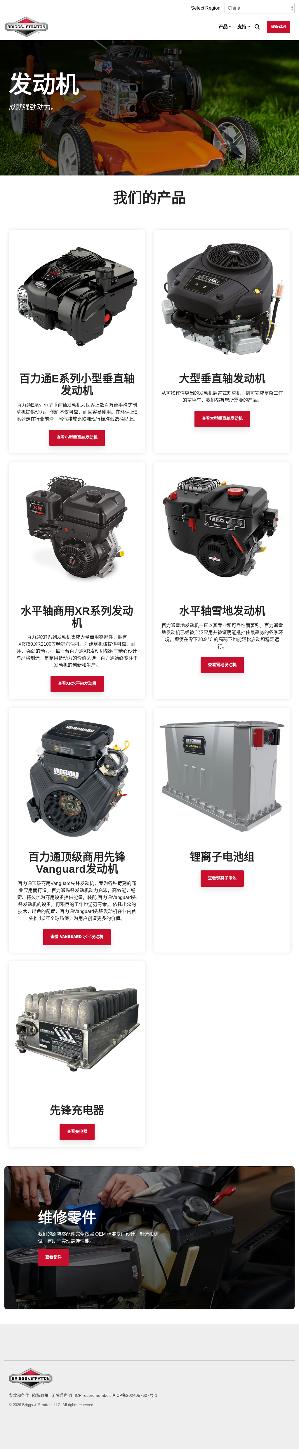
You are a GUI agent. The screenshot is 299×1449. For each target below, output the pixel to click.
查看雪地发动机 (222, 665)
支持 (241, 26)
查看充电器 (77, 1132)
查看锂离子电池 (222, 879)
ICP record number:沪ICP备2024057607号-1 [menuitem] (116, 1395)
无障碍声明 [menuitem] (61, 1395)
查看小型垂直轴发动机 (77, 438)
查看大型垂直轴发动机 (222, 419)
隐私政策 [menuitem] (40, 1395)
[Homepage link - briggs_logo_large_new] (31, 1385)
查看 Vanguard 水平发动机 (77, 937)
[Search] (257, 27)
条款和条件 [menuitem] (19, 1395)
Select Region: (206, 8)
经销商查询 (278, 26)
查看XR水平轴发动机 (77, 684)
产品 (223, 26)
